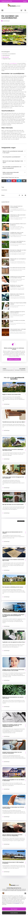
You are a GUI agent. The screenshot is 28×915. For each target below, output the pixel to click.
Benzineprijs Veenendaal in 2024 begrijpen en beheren (13, 863)
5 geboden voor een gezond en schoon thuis (13, 642)
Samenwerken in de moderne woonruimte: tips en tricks (13, 560)
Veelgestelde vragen (6, 58)
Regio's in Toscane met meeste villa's (11, 394)
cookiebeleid (16, 903)
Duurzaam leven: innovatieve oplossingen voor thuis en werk (12, 450)
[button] (25, 893)
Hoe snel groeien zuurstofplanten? (14, 156)
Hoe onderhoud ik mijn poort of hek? (17, 267)
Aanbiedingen (6, 20)
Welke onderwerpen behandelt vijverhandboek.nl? (14, 173)
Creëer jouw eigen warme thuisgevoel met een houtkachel (13, 477)
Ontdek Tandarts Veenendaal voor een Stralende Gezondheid (12, 753)
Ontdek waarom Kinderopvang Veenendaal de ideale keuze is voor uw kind (13, 670)
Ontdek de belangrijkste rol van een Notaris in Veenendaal (13, 780)
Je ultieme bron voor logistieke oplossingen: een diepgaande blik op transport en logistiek (13, 615)
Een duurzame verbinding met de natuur (12, 587)
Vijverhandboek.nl (6, 55)
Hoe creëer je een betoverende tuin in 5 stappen (12, 532)
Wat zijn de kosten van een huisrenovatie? (13, 504)
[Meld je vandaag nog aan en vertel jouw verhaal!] (14, 344)
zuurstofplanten (13, 63)
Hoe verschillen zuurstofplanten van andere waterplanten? (14, 167)
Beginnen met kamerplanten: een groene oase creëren (12, 698)
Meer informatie (5, 57)
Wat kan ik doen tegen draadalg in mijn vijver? (14, 161)
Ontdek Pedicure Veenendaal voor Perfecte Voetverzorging (13, 808)
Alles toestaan (14, 909)
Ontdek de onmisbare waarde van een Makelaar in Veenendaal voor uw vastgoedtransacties (12, 725)
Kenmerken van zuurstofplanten (9, 53)
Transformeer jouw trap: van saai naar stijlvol (13, 422)
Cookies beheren (14, 912)
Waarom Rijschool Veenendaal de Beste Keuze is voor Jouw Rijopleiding (12, 835)
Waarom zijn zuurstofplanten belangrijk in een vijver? (14, 151)
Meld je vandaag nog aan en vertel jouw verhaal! (14, 348)
